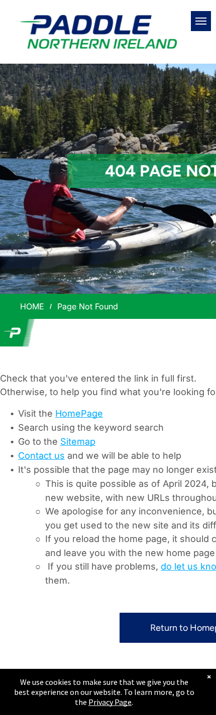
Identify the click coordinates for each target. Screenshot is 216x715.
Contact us (41, 455)
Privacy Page (110, 702)
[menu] (201, 21)
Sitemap (77, 441)
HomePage (79, 413)
